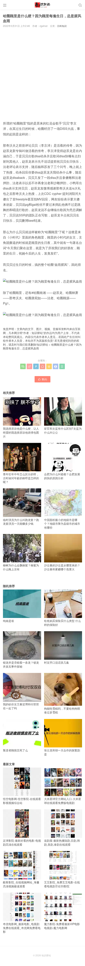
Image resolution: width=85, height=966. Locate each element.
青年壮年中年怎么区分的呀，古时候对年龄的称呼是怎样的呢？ (21, 478)
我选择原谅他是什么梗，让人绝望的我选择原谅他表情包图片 (21, 432)
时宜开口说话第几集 (56, 662)
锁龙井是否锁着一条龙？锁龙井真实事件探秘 (21, 664)
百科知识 (62, 25)
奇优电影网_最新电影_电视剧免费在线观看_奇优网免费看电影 (22, 928)
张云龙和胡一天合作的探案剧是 (62, 752)
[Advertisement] (42, 73)
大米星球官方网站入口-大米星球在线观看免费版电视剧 (62, 801)
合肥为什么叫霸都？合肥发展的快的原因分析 (62, 476)
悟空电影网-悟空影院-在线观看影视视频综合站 (22, 801)
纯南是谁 (8, 621)
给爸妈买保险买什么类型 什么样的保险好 (62, 623)
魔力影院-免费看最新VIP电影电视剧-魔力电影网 (62, 926)
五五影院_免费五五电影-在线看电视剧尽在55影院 (62, 884)
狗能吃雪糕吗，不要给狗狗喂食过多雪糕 (62, 710)
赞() (42, 379)
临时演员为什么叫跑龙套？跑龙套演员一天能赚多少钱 (21, 521)
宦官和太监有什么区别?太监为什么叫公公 (63, 430)
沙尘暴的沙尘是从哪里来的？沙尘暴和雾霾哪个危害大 (62, 567)
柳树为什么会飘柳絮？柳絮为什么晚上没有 (21, 567)
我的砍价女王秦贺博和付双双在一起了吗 (21, 706)
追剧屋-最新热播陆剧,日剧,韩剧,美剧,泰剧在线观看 (62, 842)
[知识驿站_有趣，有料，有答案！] (42, 5)
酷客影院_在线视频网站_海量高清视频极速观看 (21, 884)
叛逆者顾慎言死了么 (15, 750)
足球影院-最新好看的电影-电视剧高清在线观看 (22, 842)
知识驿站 (42, 344)
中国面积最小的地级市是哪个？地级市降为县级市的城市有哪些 (62, 523)
